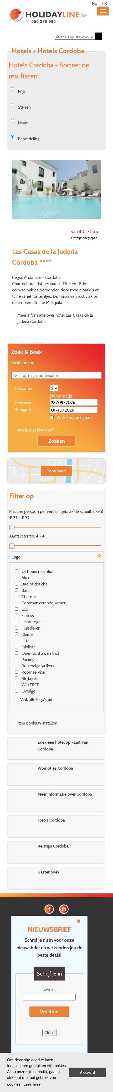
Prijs (21, 91)
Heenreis (23, 402)
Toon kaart (56, 470)
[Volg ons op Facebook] (49, 908)
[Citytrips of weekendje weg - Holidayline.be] (48, 16)
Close (49, 1032)
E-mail (49, 989)
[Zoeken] (98, 36)
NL (94, 3)
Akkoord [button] (87, 1072)
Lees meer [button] (32, 1084)
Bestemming (22, 362)
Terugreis (23, 409)
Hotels (21, 50)
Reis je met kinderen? (35, 430)
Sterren (24, 107)
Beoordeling (28, 138)
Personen (23, 388)
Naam (23, 122)
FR (104, 3)
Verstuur (49, 1011)
